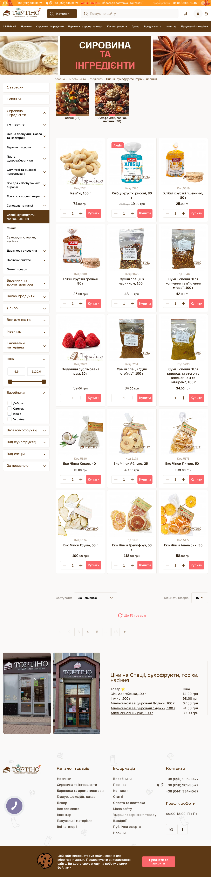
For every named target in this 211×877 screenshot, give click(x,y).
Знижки (95, 3)
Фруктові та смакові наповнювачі (21, 171)
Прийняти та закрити (158, 861)
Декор (135, 26)
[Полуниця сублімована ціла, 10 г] (80, 338)
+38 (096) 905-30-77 (30, 3)
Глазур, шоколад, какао (76, 797)
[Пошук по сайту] (86, 13)
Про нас (119, 785)
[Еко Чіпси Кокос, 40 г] (80, 433)
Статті (118, 797)
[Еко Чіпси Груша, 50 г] (80, 514)
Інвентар (171, 26)
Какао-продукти (117, 26)
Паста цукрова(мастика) (20, 158)
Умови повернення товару (134, 815)
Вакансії (120, 821)
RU (12, 3)
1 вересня (15, 87)
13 (115, 632)
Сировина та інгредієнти (85, 79)
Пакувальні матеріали (194, 26)
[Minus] (64, 213)
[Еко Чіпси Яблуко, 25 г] (131, 433)
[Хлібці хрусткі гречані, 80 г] (80, 248)
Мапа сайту (122, 809)
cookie (110, 855)
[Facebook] (207, 3)
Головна (59, 79)
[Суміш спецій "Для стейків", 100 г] (131, 338)
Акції (84, 3)
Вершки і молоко (19, 147)
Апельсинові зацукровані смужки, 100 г (143, 708)
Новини (119, 833)
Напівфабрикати (19, 260)
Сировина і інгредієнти (50, 26)
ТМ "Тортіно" (16, 124)
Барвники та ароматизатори (85, 26)
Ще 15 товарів (135, 615)
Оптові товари (17, 269)
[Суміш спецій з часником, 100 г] (131, 248)
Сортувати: (64, 597)
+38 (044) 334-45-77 (182, 791)
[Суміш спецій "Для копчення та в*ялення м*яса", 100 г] (183, 248)
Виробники (122, 779)
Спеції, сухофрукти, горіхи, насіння (21, 216)
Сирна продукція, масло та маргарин (24, 135)
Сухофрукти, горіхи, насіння (21, 239)
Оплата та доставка (115, 3)
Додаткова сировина (22, 250)
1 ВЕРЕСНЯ (9, 26)
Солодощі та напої (20, 205)
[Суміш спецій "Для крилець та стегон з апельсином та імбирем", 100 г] (183, 338)
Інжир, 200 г (121, 698)
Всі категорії (67, 827)
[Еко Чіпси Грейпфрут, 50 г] (131, 514)
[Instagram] (203, 3)
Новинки (26, 26)
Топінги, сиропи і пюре (23, 196)
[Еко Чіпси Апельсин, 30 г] (183, 514)
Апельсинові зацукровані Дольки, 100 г (143, 703)
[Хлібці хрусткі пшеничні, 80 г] (183, 162)
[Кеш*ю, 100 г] (80, 162)
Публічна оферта (127, 827)
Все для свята (152, 26)
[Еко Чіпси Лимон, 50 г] (183, 433)
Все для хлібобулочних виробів (23, 185)
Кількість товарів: (176, 597)
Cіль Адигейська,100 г (128, 694)
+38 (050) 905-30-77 (66, 3)
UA (5, 3)
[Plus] (81, 213)
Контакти (135, 3)
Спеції (11, 228)
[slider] (10, 382)
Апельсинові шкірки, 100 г (132, 713)
